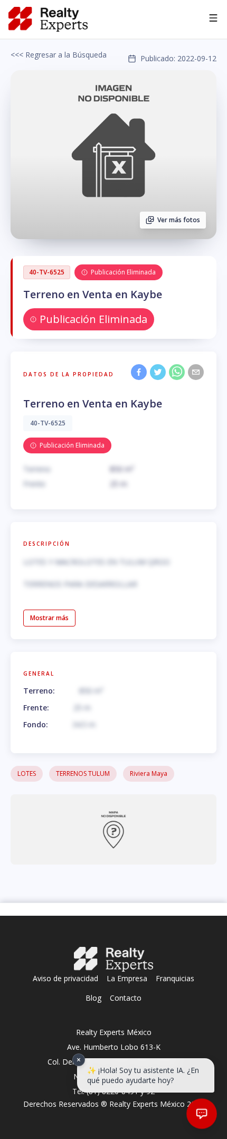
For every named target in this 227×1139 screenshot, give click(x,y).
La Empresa (127, 978)
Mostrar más (49, 617)
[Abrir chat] (201, 1113)
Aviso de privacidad (65, 978)
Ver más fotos (178, 219)
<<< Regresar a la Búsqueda (59, 55)
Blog (93, 998)
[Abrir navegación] (213, 19)
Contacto (125, 998)
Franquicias (175, 978)
